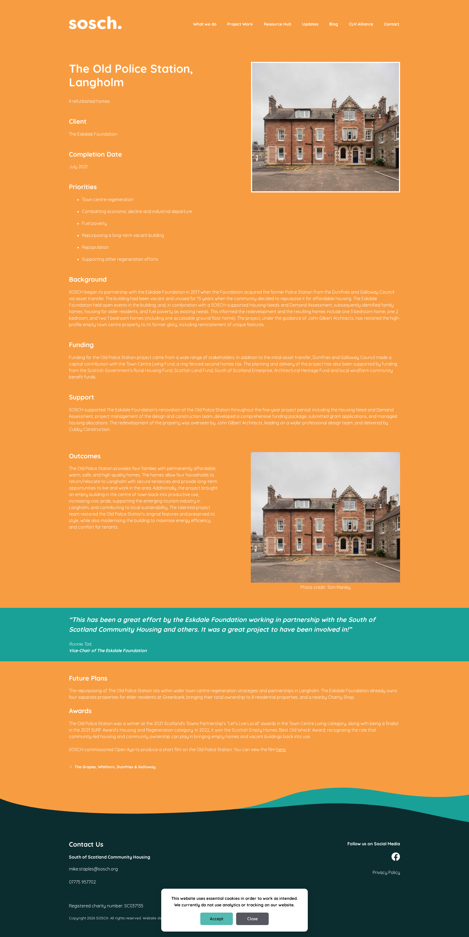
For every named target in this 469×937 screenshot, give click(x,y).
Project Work (240, 24)
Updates (310, 24)
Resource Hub (277, 24)
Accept (216, 918)
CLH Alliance (361, 24)
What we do (204, 24)
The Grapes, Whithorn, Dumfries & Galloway (115, 766)
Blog (333, 24)
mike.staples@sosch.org (93, 869)
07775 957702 (82, 882)
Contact (391, 24)
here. (281, 749)
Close (252, 918)
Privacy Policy (386, 872)
